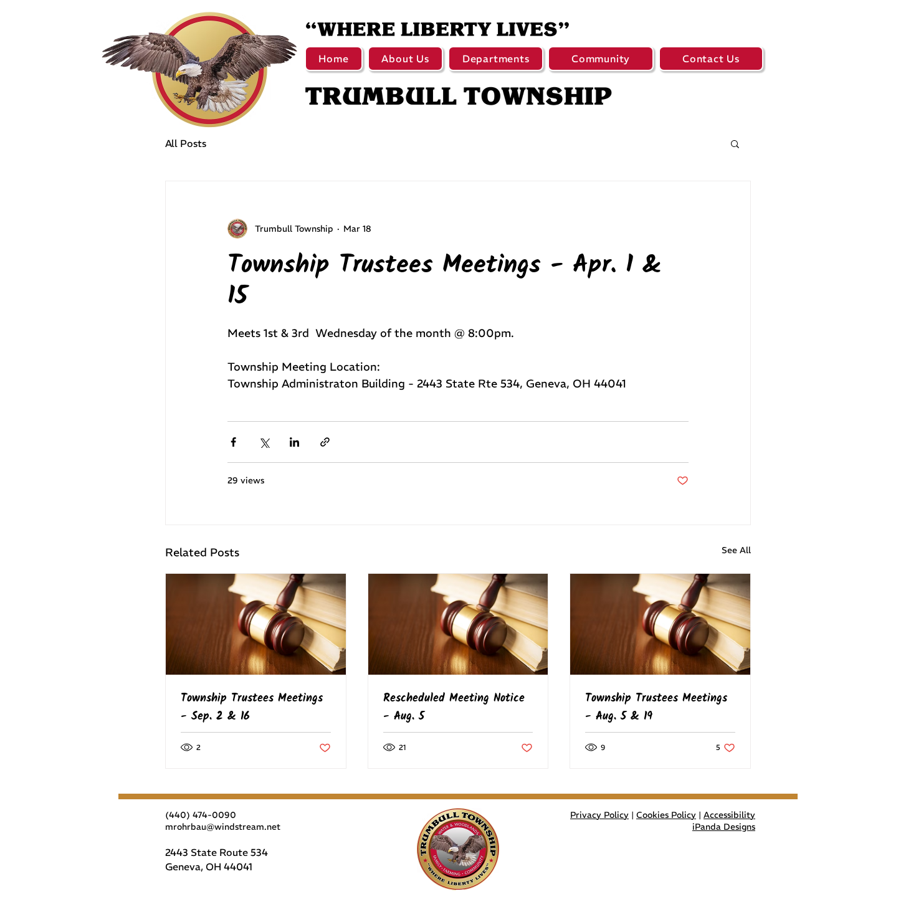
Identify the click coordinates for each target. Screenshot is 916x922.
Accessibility (729, 814)
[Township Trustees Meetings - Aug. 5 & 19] (660, 624)
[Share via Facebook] (233, 442)
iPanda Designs (723, 826)
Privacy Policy (599, 814)
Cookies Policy (666, 814)
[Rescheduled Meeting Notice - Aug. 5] (458, 624)
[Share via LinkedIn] (294, 442)
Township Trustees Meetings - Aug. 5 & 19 (656, 708)
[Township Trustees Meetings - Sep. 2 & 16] (256, 624)
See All (736, 550)
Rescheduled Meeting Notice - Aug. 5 (454, 708)
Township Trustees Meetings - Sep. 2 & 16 (252, 708)
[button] (405, 58)
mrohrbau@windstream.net (222, 826)
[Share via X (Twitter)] (264, 442)
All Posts (185, 143)
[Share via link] (325, 442)
